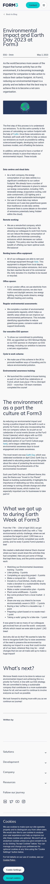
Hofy (36, 262)
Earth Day (30, 455)
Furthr (15, 134)
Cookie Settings (13, 869)
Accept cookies (13, 878)
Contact (33, 5)
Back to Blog (11, 14)
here (5, 444)
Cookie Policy (9, 860)
